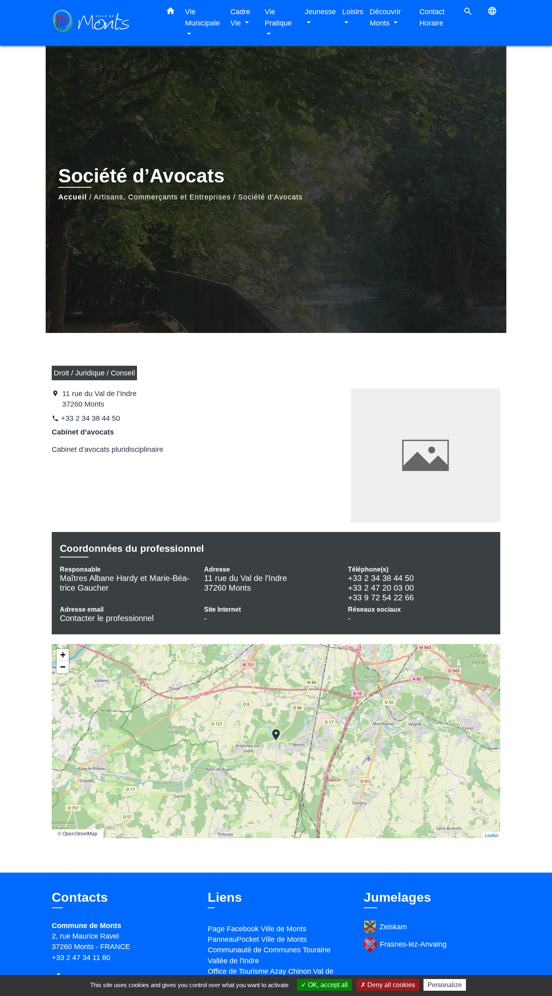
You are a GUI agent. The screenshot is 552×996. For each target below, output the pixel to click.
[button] (170, 12)
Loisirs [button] (352, 11)
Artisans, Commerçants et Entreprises (162, 197)
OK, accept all (327, 984)
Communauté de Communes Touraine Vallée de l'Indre (269, 955)
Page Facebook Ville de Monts (257, 929)
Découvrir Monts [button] (385, 17)
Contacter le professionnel (107, 618)
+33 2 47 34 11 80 (81, 958)
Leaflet (491, 835)
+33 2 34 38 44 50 (90, 418)
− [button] (62, 667)
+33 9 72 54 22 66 (381, 597)
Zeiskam (393, 927)
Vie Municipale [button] (202, 17)
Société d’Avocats (270, 197)
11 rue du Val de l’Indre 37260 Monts (99, 399)
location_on (272, 730)
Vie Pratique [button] (278, 17)
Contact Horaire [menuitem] (432, 17)
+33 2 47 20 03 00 (381, 587)
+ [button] (62, 655)
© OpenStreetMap (77, 834)
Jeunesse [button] (320, 11)
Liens (225, 897)
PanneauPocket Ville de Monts (257, 939)
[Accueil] (102, 23)
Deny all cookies (390, 984)
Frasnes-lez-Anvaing (413, 944)
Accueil (72, 197)
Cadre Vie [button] (240, 17)
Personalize (445, 984)
